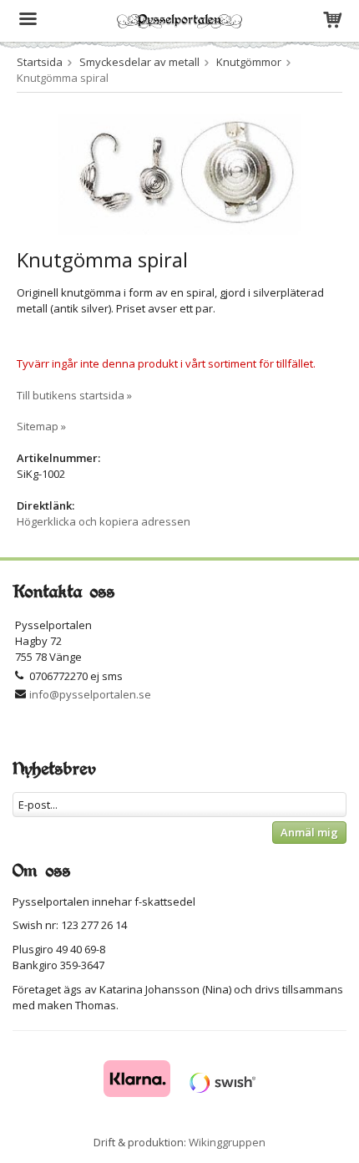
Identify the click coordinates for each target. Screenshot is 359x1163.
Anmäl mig (309, 832)
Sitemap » (41, 426)
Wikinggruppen (227, 1142)
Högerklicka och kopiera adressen (103, 521)
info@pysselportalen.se (90, 694)
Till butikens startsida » (74, 395)
